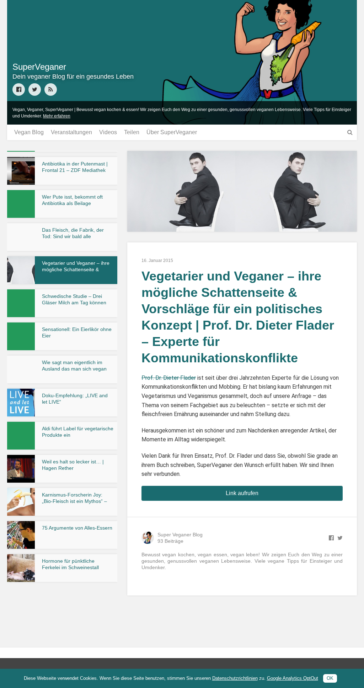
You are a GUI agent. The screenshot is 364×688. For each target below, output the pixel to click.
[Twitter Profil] (34, 89)
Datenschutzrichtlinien (235, 678)
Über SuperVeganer (171, 132)
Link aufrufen (242, 493)
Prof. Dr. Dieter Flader (168, 377)
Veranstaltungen (71, 132)
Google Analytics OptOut (292, 678)
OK (330, 678)
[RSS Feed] (50, 89)
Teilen (131, 132)
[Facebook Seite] (18, 89)
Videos (108, 132)
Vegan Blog (29, 132)
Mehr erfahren (56, 116)
